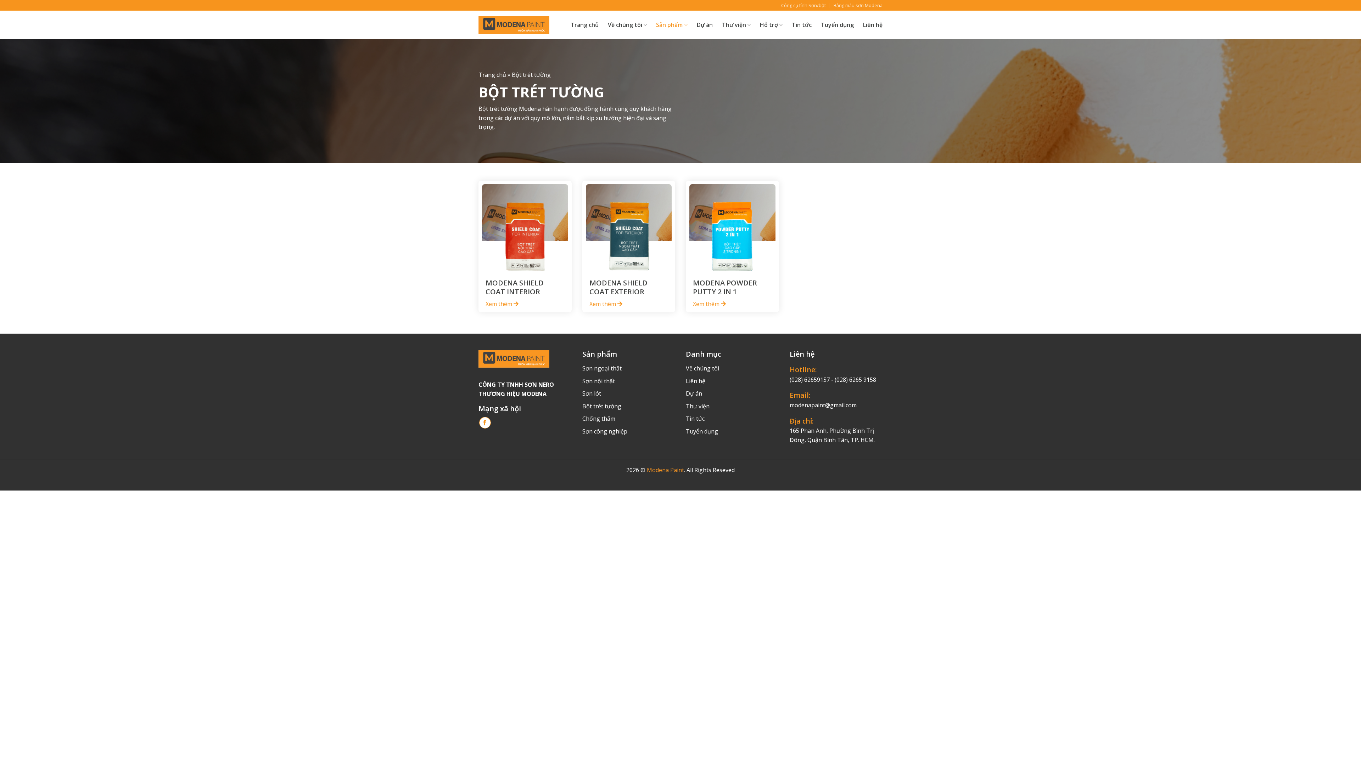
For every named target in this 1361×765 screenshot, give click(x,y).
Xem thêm (500, 304)
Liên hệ (873, 25)
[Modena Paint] (513, 25)
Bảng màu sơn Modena (858, 5)
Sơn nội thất (598, 381)
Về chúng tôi (625, 25)
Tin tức (802, 25)
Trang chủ (585, 25)
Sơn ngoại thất (602, 368)
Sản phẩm (669, 25)
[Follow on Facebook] (485, 423)
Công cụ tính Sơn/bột (803, 5)
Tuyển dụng (837, 25)
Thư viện (698, 406)
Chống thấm (598, 419)
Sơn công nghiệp (604, 431)
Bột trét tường (601, 406)
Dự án (705, 25)
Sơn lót (591, 393)
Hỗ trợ (769, 25)
